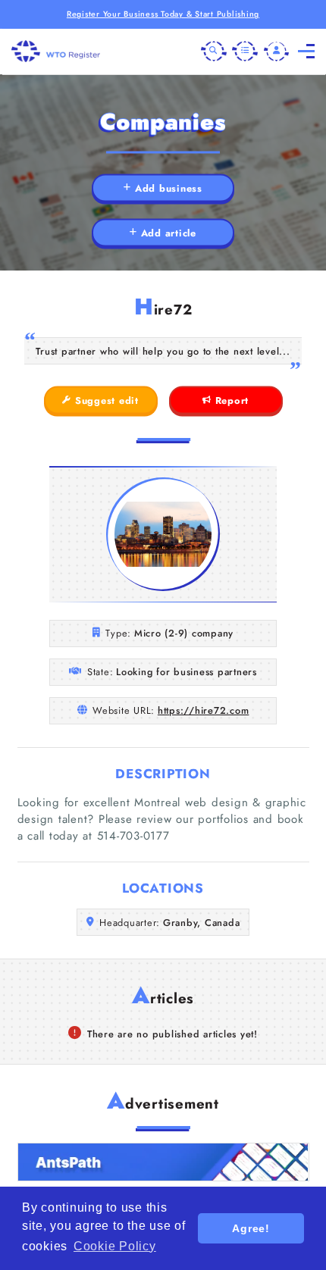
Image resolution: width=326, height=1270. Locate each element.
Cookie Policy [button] (115, 1246)
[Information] (245, 51)
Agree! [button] (251, 1228)
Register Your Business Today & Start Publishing (163, 14)
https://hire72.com (203, 710)
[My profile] (277, 51)
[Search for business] (214, 51)
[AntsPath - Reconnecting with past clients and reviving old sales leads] (163, 1162)
